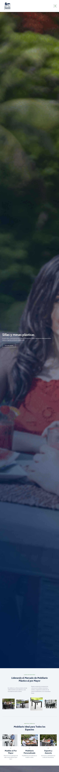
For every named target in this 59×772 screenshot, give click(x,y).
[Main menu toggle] (55, 6)
